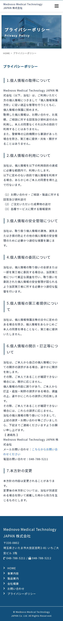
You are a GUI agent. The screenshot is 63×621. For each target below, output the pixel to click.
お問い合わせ (16, 589)
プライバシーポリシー (21, 594)
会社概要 (13, 584)
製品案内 (13, 578)
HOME (11, 568)
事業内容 (13, 573)
